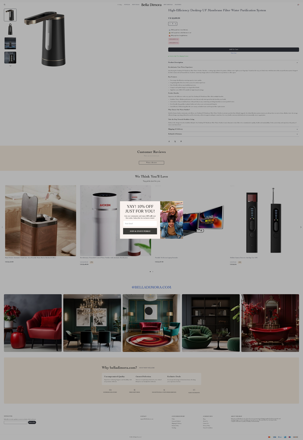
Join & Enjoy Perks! (140, 231)
